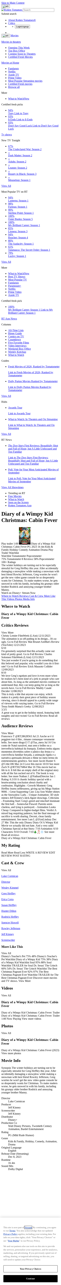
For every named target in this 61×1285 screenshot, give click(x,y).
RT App (6, 318)
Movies (14, 35)
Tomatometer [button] (14, 559)
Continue (30, 1278)
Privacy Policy (10, 1234)
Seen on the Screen (18, 502)
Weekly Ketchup (17, 351)
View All (6, 185)
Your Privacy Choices (30, 1269)
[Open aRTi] (5, 6)
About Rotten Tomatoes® (22, 20)
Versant (28, 1227)
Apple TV (13, 74)
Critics (11, 23)
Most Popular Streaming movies (25, 80)
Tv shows (6, 134)
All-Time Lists (16, 330)
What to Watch (18, 98)
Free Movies (15, 496)
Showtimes (18, 487)
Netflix (12, 71)
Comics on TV (16, 336)
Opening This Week (19, 47)
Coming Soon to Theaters (22, 53)
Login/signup (22, 26)
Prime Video (15, 77)
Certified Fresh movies (20, 83)
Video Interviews (17, 345)
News (14, 318)
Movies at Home (10, 62)
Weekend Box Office (19, 348)
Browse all (14, 87)
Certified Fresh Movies (20, 56)
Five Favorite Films (18, 342)
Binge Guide (15, 333)
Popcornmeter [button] (46, 559)
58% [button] (36, 559)
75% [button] (3, 559)
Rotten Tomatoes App (20, 505)
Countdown (14, 339)
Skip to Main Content (12, 2)
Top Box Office (16, 50)
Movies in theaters (11, 41)
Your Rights (13, 1240)
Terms (12, 1230)
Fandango (13, 68)
